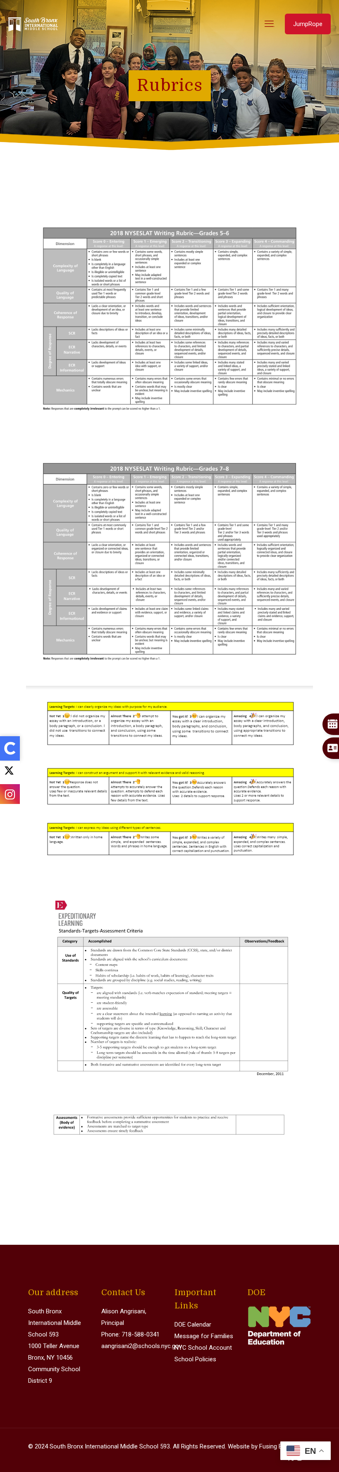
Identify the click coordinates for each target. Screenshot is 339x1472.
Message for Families (203, 1336)
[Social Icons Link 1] (10, 772)
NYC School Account (203, 1347)
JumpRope (307, 24)
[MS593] (33, 24)
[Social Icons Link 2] (10, 793)
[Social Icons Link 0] (10, 748)
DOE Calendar (192, 1324)
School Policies (195, 1359)
